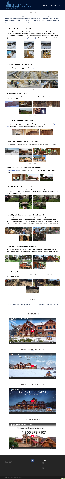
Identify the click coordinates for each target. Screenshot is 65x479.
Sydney (20, 477)
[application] (32, 331)
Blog (43, 463)
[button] (59, 5)
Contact (55, 5)
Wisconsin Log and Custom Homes (34, 38)
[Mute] (52, 342)
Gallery (47, 5)
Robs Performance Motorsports (13, 170)
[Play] (10, 342)
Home (40, 5)
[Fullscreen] (54, 342)
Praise (51, 5)
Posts (43, 468)
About (44, 5)
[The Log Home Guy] (18, 5)
